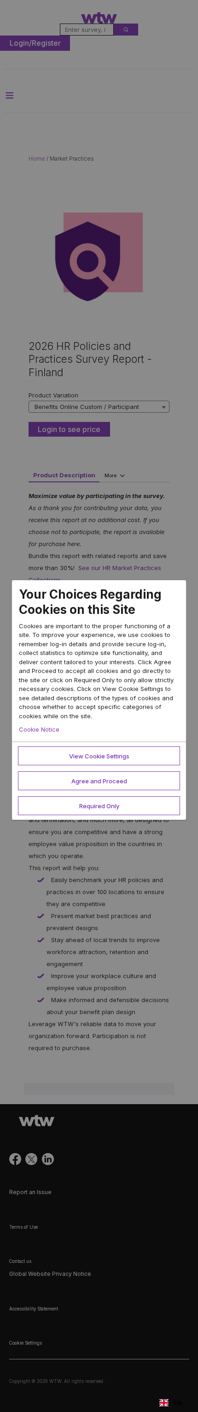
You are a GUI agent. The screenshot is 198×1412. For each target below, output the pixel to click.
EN (177, 1403)
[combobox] (170, 1403)
